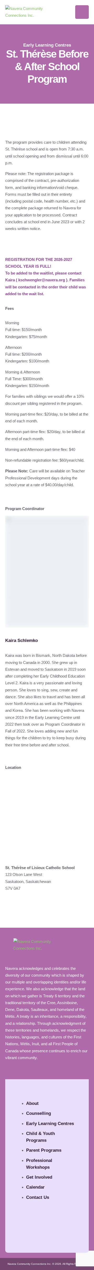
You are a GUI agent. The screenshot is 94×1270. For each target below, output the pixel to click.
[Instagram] (38, 1231)
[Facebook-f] (24, 1231)
